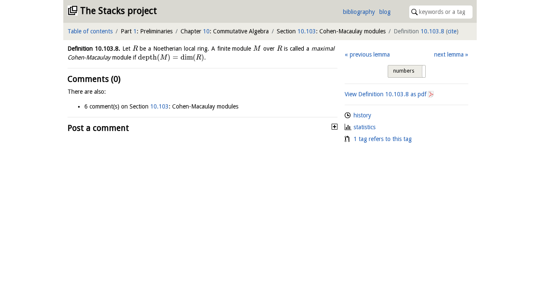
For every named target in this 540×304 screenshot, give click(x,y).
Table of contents (90, 31)
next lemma (449, 54)
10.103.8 (432, 31)
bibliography (359, 11)
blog (385, 11)
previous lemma (369, 54)
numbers (403, 71)
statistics (364, 127)
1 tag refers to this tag (383, 139)
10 (206, 31)
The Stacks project (118, 10)
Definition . (94, 48)
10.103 (306, 31)
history (362, 115)
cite (452, 31)
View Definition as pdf (386, 94)
